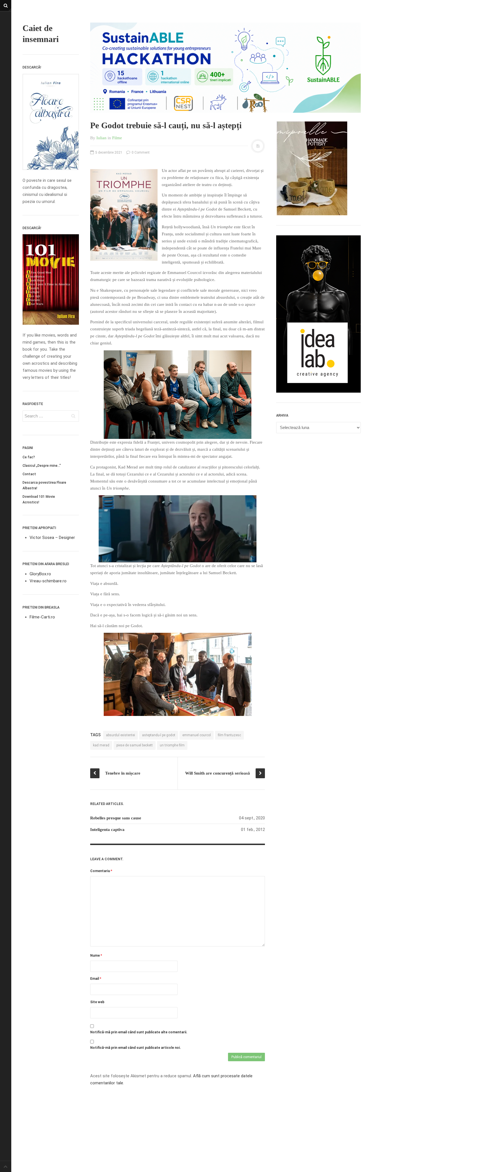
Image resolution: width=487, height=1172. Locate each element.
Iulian (101, 138)
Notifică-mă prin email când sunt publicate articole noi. (135, 1048)
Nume (96, 955)
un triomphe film (172, 745)
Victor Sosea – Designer (52, 537)
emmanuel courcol (196, 735)
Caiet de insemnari (41, 33)
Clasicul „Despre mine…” (42, 466)
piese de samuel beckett (134, 745)
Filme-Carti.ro (42, 617)
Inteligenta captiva (107, 829)
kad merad (101, 745)
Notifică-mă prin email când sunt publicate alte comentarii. (138, 1032)
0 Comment (140, 152)
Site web (97, 1002)
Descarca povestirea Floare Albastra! (44, 485)
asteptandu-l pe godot (158, 735)
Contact (29, 474)
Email (95, 979)
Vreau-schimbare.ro (48, 580)
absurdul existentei (120, 735)
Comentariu (101, 871)
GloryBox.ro (40, 573)
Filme (117, 138)
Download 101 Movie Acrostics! (39, 499)
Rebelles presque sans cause (115, 818)
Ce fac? (29, 457)
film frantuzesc (229, 735)
